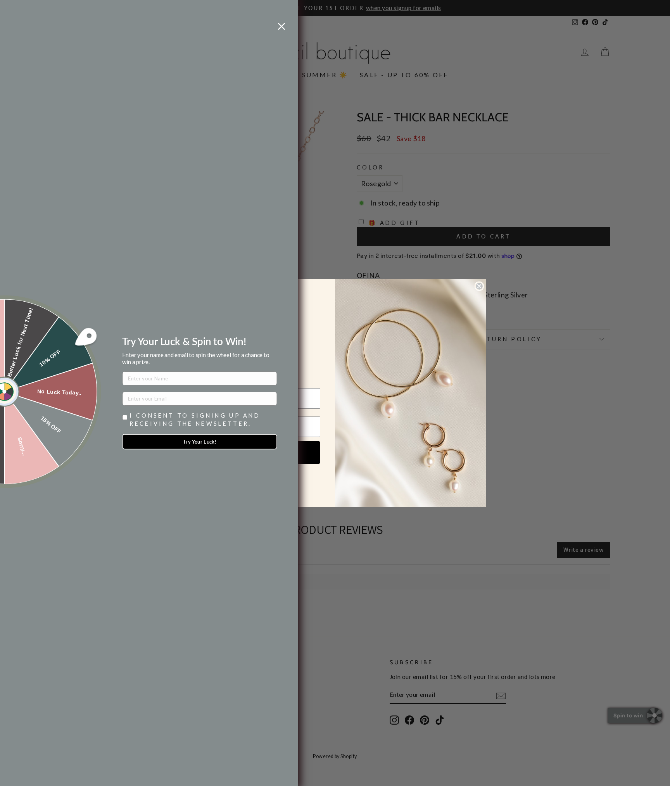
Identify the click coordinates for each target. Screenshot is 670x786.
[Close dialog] (479, 286)
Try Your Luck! (199, 442)
